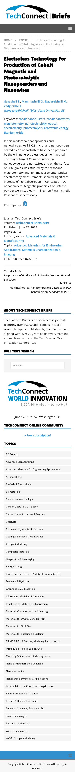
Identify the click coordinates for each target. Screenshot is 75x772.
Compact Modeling (16, 544)
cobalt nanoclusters (32, 119)
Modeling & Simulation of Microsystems (28, 656)
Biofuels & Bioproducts (18, 484)
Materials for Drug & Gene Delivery (25, 618)
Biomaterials (13, 491)
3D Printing (12, 454)
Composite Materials (17, 551)
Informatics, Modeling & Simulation (25, 596)
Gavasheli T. (12, 101)
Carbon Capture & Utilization (22, 506)
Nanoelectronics (15, 671)
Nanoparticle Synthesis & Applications (27, 678)
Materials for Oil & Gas (18, 626)
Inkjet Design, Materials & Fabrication (27, 604)
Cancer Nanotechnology (19, 499)
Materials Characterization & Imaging (27, 611)
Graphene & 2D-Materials (20, 589)
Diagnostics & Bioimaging (20, 559)
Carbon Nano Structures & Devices (25, 514)
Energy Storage (14, 566)
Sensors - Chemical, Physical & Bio (25, 708)
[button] (69, 28)
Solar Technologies (16, 716)
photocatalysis (33, 128)
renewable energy (56, 128)
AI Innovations (14, 477)
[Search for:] (37, 365)
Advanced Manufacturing (20, 461)
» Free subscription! (37, 435)
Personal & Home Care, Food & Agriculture (30, 686)
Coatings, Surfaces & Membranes (24, 536)
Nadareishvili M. (56, 101)
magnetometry (14, 123)
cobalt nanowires (58, 119)
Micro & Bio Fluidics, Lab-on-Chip (24, 648)
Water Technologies (17, 731)
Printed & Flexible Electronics (22, 701)
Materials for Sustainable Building (25, 634)
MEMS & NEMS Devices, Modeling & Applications (33, 641)
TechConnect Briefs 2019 (32, 223)
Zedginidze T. (13, 106)
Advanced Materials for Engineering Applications (33, 469)
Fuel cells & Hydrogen (18, 581)
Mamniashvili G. (32, 101)
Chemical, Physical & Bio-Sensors (24, 529)
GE (62, 110)
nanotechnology (36, 123)
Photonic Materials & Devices (22, 693)
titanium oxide (13, 132)
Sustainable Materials (18, 723)
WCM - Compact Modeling (20, 738)
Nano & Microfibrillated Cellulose (24, 663)
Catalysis (11, 521)
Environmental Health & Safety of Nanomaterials (33, 574)
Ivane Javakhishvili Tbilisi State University (31, 110)
